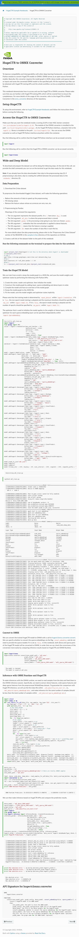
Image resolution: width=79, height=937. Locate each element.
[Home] (3, 10)
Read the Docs (40, 933)
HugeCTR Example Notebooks (17, 10)
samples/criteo (32, 235)
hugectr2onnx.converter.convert (63, 638)
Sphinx (12, 933)
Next (72, 921)
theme (23, 933)
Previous (8, 921)
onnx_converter (20, 99)
